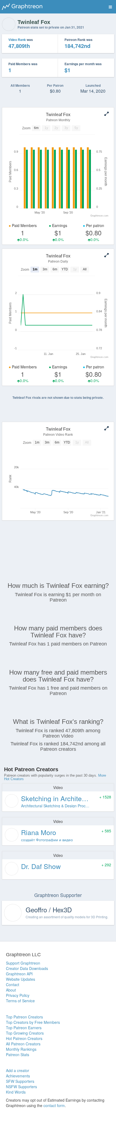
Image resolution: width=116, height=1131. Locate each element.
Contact (12, 984)
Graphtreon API (19, 973)
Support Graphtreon (23, 963)
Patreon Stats (17, 1054)
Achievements (18, 1075)
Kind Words (16, 1092)
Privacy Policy (17, 995)
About (11, 990)
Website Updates (20, 979)
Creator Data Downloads (27, 968)
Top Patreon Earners (24, 1027)
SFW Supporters (20, 1081)
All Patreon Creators (23, 1043)
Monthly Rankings (21, 1049)
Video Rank (17, 39)
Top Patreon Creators (24, 1017)
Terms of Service (20, 1000)
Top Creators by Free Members (33, 1022)
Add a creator (17, 1070)
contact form (54, 1105)
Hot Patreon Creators (24, 1038)
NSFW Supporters (21, 1086)
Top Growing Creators (25, 1033)
